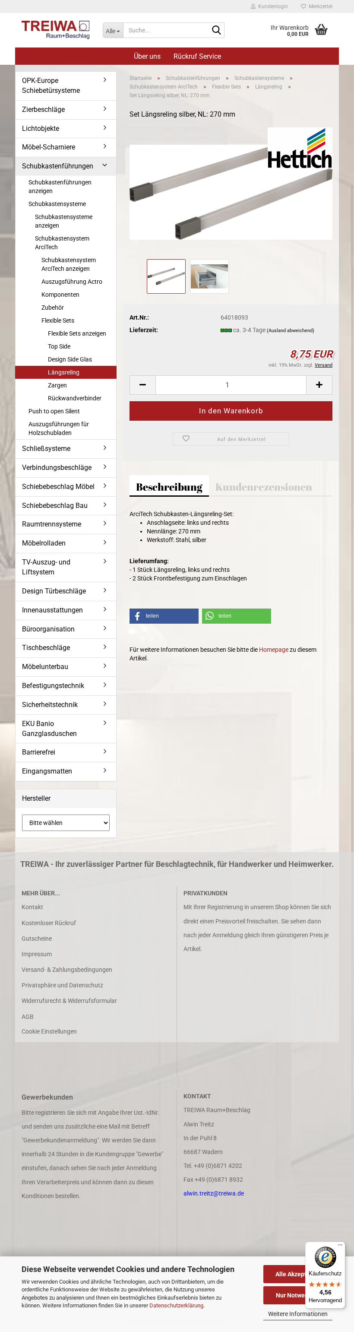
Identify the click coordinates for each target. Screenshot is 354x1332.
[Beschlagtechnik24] (56, 30)
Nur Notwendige (298, 1295)
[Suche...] (216, 30)
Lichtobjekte (40, 128)
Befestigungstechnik (53, 686)
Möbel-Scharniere (48, 147)
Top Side (59, 346)
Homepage (273, 649)
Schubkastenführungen (57, 166)
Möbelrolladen (44, 543)
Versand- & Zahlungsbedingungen (67, 969)
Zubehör (52, 307)
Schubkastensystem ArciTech (62, 243)
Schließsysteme (46, 448)
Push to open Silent (54, 411)
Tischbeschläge (46, 648)
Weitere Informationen (298, 1313)
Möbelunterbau (45, 667)
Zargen (57, 385)
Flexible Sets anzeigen (77, 333)
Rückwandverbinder (74, 398)
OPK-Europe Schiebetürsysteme (51, 85)
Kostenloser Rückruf (49, 923)
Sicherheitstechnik (50, 705)
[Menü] (340, 1247)
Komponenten (60, 294)
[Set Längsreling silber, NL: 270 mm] (231, 191)
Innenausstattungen (52, 610)
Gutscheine (37, 938)
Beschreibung (169, 487)
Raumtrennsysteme (51, 524)
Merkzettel (319, 6)
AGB (28, 1016)
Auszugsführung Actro (71, 281)
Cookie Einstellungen (49, 1031)
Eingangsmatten (47, 771)
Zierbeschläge (43, 109)
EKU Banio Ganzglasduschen (49, 729)
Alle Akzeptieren (298, 1274)
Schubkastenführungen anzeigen (60, 186)
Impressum (37, 954)
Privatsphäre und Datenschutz (62, 985)
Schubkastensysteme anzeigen (63, 221)
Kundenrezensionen (263, 487)
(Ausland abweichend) (290, 330)
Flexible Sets (57, 320)
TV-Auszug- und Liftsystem (46, 567)
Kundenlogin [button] (272, 6)
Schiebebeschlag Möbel (58, 486)
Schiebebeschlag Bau (55, 505)
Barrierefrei (38, 752)
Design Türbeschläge (54, 591)
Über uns (147, 56)
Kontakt (32, 907)
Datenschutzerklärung (176, 1305)
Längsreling (63, 372)
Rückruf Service (197, 56)
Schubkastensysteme (57, 203)
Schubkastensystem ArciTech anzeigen (68, 264)
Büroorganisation (48, 629)
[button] (142, 385)
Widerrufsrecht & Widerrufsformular (69, 1000)
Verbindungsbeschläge (57, 467)
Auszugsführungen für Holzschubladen (58, 428)
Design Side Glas (70, 359)
